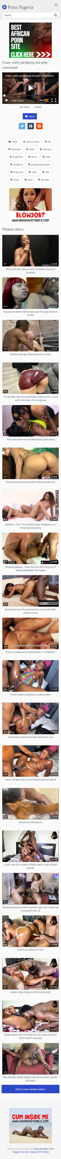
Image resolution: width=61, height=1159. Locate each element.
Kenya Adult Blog (41, 1148)
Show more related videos (30, 1089)
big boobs (16, 149)
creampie (46, 149)
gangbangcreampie (40, 164)
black (31, 149)
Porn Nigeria (20, 7)
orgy (47, 172)
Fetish (14, 141)
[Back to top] (56, 1152)
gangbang (18, 164)
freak (47, 156)
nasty (34, 172)
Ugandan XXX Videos (39, 1151)
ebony (34, 156)
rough (16, 179)
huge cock (18, 172)
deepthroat (17, 156)
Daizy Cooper (32, 141)
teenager (44, 179)
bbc (49, 141)
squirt (29, 179)
